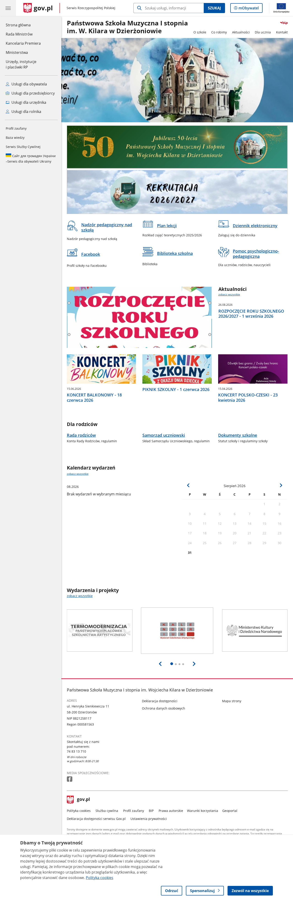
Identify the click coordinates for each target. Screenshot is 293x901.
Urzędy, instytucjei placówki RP (21, 64)
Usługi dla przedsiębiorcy (33, 93)
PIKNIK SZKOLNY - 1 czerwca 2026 (175, 389)
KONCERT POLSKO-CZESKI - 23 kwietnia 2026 (248, 397)
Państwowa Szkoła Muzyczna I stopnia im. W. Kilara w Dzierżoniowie (127, 27)
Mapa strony (231, 701)
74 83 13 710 (76, 751)
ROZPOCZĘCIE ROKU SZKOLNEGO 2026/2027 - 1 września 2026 (251, 314)
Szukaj (214, 8)
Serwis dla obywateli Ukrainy (31, 159)
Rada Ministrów (19, 34)
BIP (151, 810)
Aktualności (241, 32)
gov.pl (83, 800)
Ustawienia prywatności (148, 818)
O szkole (199, 32)
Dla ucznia (263, 32)
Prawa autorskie (171, 810)
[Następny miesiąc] (281, 485)
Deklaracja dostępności (159, 701)
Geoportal (229, 810)
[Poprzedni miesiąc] (188, 485)
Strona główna (23, 24)
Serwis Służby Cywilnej (23, 147)
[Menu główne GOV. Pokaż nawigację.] (8, 8)
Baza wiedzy (15, 137)
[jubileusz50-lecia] (177, 147)
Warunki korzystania (202, 810)
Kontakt (282, 32)
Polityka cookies (79, 810)
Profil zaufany (16, 128)
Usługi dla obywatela (29, 84)
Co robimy (219, 32)
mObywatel (248, 9)
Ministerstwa (17, 52)
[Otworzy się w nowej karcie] (70, 779)
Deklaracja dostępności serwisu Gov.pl (96, 818)
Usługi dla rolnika (26, 111)
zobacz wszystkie (229, 294)
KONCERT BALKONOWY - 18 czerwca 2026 (94, 397)
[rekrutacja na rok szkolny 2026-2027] (177, 191)
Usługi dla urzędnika (28, 102)
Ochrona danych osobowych (163, 708)
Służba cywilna (106, 810)
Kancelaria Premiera (23, 43)
